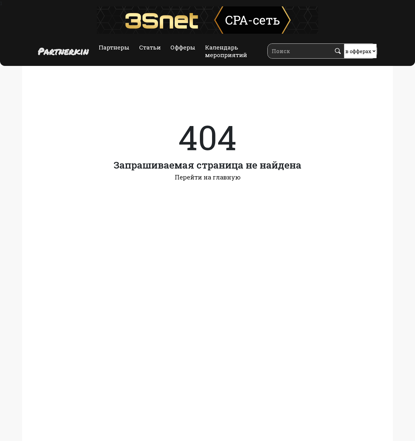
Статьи (150, 47)
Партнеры (114, 47)
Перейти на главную (208, 177)
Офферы (182, 47)
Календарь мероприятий (226, 51)
